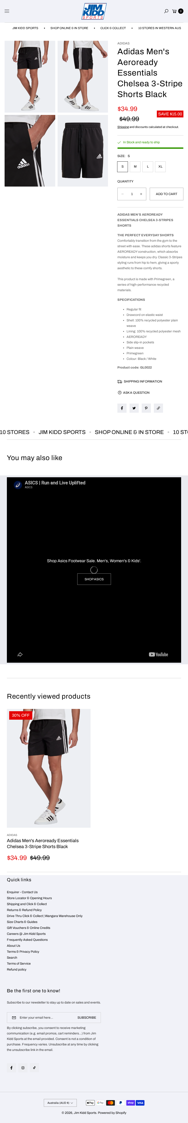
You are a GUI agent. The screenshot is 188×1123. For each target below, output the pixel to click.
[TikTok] (34, 1067)
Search (12, 957)
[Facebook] (11, 1067)
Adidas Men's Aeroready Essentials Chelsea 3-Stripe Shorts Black (43, 843)
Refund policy (16, 969)
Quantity (125, 181)
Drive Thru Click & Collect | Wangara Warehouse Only (45, 916)
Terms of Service (19, 963)
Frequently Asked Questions (27, 939)
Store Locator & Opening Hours (29, 898)
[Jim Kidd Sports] (94, 11)
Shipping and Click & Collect (27, 904)
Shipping (123, 127)
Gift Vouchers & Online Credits (28, 928)
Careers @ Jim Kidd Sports (26, 934)
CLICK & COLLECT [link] (101, 28)
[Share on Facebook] (122, 408)
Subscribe (86, 1017)
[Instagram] (23, 1067)
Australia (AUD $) (58, 1102)
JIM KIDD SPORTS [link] (52, 432)
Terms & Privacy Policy (23, 951)
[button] (166, 11)
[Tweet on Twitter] (134, 408)
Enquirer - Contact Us (22, 892)
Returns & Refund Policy (24, 910)
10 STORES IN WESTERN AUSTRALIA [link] (152, 28)
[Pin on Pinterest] (146, 408)
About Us (13, 945)
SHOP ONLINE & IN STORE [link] (57, 28)
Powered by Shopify (112, 1113)
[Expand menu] (7, 11)
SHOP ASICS (94, 579)
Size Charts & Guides (22, 922)
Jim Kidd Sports (85, 1113)
